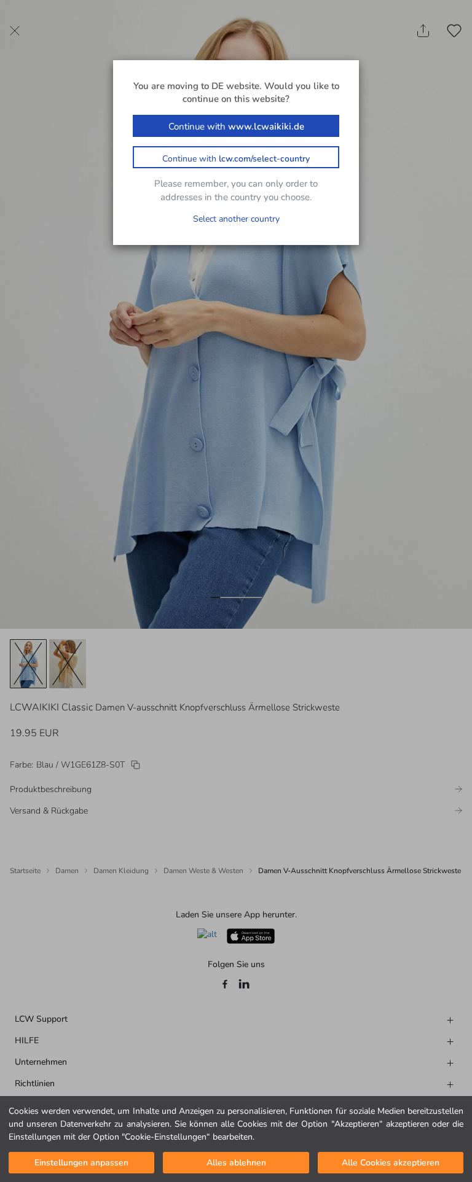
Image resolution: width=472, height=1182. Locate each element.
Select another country (236, 219)
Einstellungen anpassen (81, 1162)
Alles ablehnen (236, 1162)
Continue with (236, 126)
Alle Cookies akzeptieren (390, 1162)
